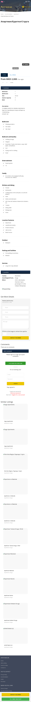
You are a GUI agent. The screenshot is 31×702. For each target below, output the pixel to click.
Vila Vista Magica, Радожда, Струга (13, 471)
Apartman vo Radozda (9, 496)
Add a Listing (27, 7)
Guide (2, 679)
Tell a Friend (13, 75)
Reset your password (15, 393)
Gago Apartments (8, 421)
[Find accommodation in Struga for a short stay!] (6, 7)
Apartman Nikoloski (9, 570)
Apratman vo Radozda (9, 520)
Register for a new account (18, 395)
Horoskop (3, 681)
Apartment (16, 14)
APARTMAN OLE (8, 645)
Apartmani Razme (8, 595)
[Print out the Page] (14, 24)
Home (2, 14)
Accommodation (8, 14)
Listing (4, 75)
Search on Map (4, 665)
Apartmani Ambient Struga (10, 620)
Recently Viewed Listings (6, 690)
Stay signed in (11, 387)
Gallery (26, 64)
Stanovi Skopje (4, 688)
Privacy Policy (4, 674)
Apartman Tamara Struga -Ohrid (12, 545)
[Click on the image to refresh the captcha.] (14, 331)
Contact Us (3, 667)
